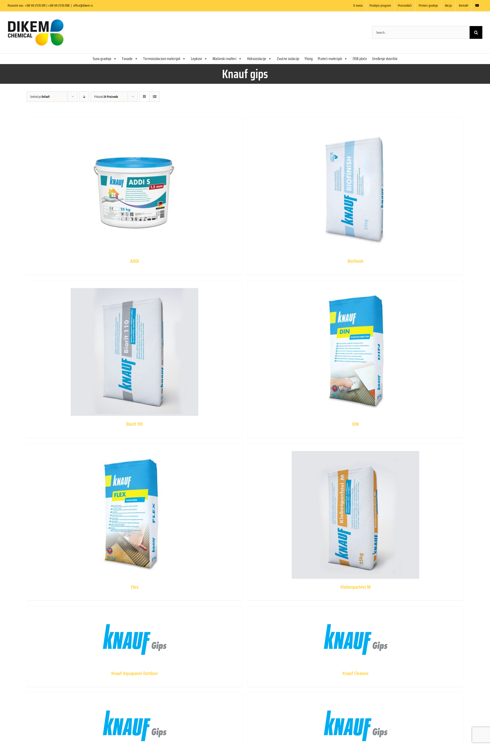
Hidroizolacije (256, 58)
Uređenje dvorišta (384, 58)
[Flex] (134, 511)
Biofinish (355, 261)
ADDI (134, 261)
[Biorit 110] (134, 348)
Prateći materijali (330, 58)
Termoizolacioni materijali (161, 58)
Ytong (308, 58)
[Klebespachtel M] (355, 511)
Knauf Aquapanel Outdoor (134, 673)
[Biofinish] (355, 185)
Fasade (127, 58)
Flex (134, 587)
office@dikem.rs (83, 5)
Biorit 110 (134, 424)
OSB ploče (360, 58)
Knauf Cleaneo (355, 673)
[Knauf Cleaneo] (355, 635)
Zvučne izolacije (288, 58)
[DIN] (355, 348)
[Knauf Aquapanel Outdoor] (134, 635)
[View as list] (155, 97)
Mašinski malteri (224, 58)
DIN (355, 424)
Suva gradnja (102, 58)
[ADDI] (134, 185)
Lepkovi (196, 58)
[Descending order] (84, 96)
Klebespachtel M (355, 587)
